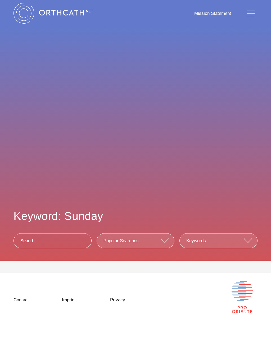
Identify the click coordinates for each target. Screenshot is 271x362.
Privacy (117, 299)
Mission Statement (212, 13)
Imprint (69, 299)
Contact (21, 299)
